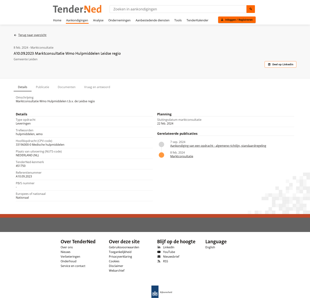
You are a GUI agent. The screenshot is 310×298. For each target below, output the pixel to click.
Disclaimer (116, 266)
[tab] (23, 87)
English (210, 247)
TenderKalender (197, 20)
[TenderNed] (77, 12)
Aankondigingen (77, 20)
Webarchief (116, 271)
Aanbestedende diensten (153, 20)
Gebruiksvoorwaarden (124, 247)
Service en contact (73, 266)
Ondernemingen (119, 20)
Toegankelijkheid (120, 252)
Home (57, 20)
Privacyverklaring (120, 257)
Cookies (114, 261)
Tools (178, 20)
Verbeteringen (70, 257)
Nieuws (66, 252)
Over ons (67, 247)
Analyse (98, 20)
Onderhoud (68, 261)
